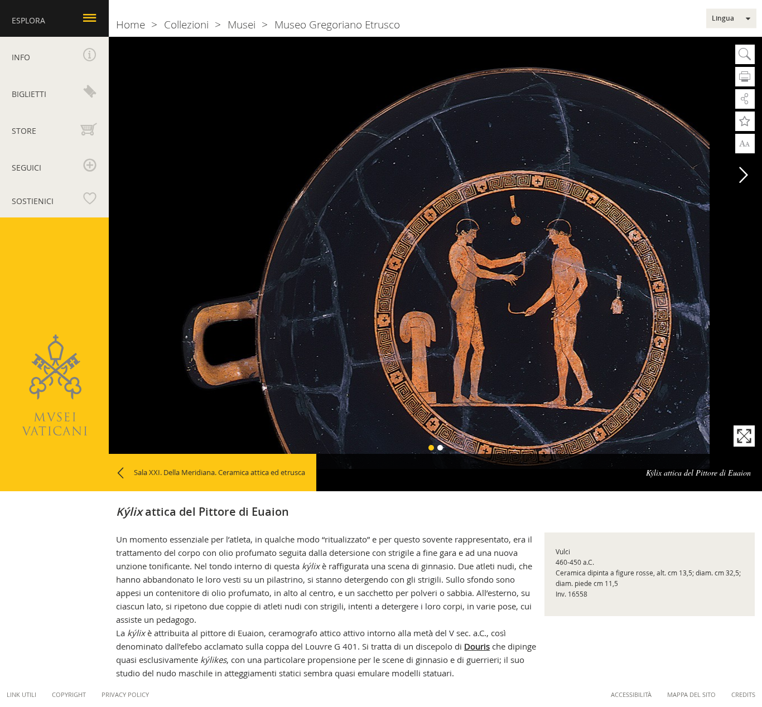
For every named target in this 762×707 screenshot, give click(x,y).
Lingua (723, 18)
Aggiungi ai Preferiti (745, 121)
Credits (743, 694)
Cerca (745, 54)
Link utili (21, 694)
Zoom (745, 142)
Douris (477, 646)
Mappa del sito (691, 694)
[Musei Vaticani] (54, 385)
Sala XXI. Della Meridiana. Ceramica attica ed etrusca (219, 472)
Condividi (745, 99)
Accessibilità (631, 694)
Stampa (745, 76)
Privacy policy (125, 694)
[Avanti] (744, 175)
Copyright (69, 694)
